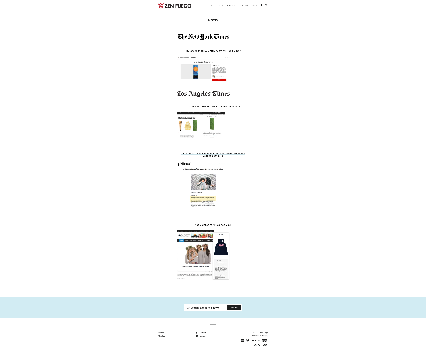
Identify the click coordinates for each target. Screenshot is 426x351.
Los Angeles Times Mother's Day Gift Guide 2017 (213, 107)
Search (161, 332)
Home (212, 5)
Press (254, 5)
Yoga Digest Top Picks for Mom (213, 225)
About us (231, 5)
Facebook (202, 332)
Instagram (202, 336)
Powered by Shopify (260, 335)
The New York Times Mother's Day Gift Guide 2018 (213, 51)
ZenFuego (264, 332)
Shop (221, 5)
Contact (244, 5)
